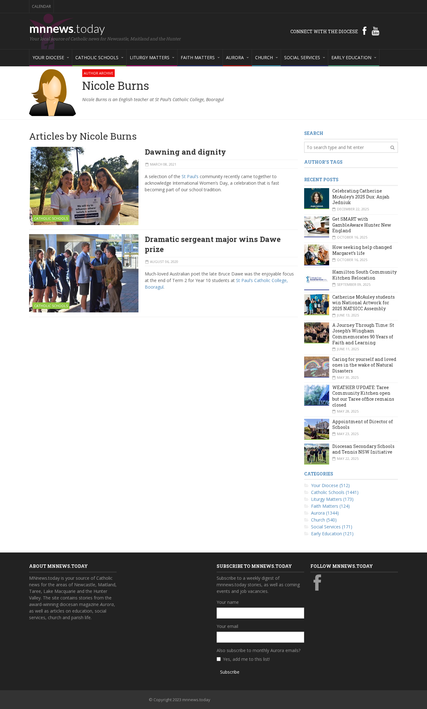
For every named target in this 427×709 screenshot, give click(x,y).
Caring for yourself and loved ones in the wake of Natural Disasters (364, 365)
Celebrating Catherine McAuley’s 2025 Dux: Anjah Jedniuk (360, 196)
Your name (228, 602)
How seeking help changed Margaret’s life (362, 250)
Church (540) (324, 520)
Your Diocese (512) (330, 485)
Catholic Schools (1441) (335, 492)
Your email (227, 626)
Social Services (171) (331, 527)
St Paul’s (190, 176)
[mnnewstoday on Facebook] (364, 31)
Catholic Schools (51, 218)
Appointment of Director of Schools (362, 424)
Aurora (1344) (325, 513)
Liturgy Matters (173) (332, 499)
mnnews (67, 28)
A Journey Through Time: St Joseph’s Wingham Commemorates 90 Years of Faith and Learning (363, 334)
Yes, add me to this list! (246, 659)
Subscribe (229, 672)
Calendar (41, 6)
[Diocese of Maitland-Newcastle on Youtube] (375, 31)
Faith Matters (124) (330, 506)
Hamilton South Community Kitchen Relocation (364, 275)
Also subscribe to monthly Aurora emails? (258, 650)
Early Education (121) (332, 534)
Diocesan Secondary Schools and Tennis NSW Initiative (363, 449)
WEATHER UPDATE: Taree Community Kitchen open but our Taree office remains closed (363, 396)
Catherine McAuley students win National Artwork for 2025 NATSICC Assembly (363, 302)
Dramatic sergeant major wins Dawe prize (213, 244)
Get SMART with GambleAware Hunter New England (361, 225)
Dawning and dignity (185, 152)
